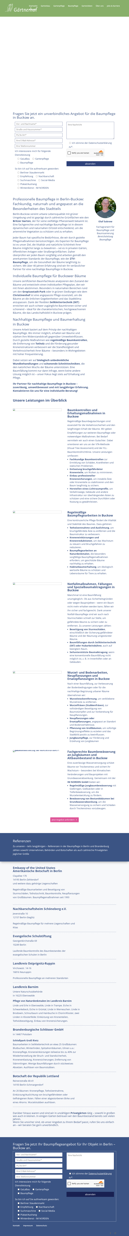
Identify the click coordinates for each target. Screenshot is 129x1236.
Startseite (33, 6)
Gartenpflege (59, 6)
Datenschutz (41, 1225)
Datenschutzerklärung (100, 142)
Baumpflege (73, 6)
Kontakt (32, 10)
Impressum (28, 1225)
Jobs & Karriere (113, 6)
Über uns (100, 6)
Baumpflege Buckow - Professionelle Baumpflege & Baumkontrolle (64, 31)
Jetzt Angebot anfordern (63, 55)
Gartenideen (87, 6)
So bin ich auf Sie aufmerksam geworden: (37, 168)
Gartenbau (45, 6)
